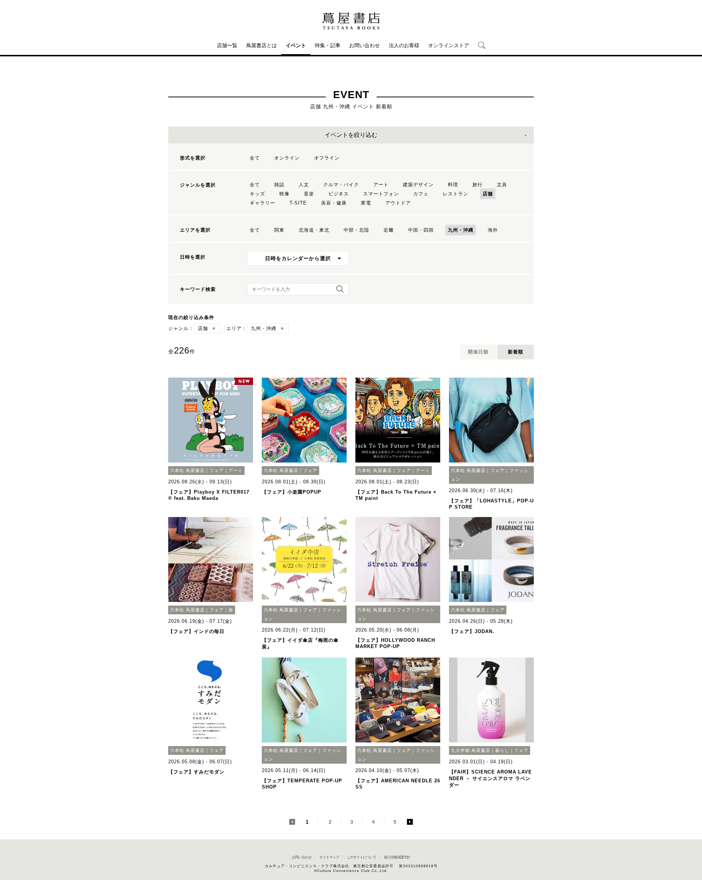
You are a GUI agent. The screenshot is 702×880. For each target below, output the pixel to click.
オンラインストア (448, 45)
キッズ (257, 193)
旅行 (477, 184)
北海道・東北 (314, 230)
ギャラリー (262, 203)
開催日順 (478, 352)
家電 (366, 203)
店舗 (488, 193)
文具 (502, 184)
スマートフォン (381, 193)
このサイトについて (361, 857)
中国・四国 (421, 230)
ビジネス (338, 193)
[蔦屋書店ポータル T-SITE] (351, 21)
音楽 (309, 193)
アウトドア (398, 203)
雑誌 (279, 184)
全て (255, 158)
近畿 (389, 230)
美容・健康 (334, 203)
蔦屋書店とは (261, 45)
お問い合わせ (364, 45)
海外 (493, 230)
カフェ (421, 193)
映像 (284, 193)
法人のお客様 (404, 45)
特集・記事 (327, 45)
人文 (304, 184)
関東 (279, 230)
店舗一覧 (227, 45)
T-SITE (298, 203)
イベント (296, 45)
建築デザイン (418, 184)
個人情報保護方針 (397, 857)
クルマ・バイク (341, 184)
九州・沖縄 (460, 230)
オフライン (327, 158)
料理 (453, 184)
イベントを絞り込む (351, 135)
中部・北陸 (356, 230)
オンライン (287, 158)
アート (381, 184)
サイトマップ (329, 857)
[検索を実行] (338, 291)
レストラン (455, 193)
